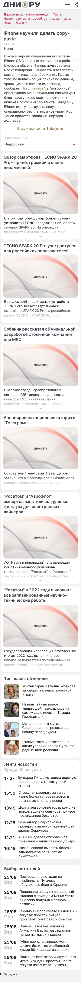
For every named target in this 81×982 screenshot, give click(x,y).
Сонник (21, 22)
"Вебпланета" (33, 88)
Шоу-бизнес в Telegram (40, 128)
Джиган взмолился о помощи (26, 14)
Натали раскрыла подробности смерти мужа (38, 18)
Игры (7, 22)
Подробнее (14, 144)
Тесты (57, 14)
